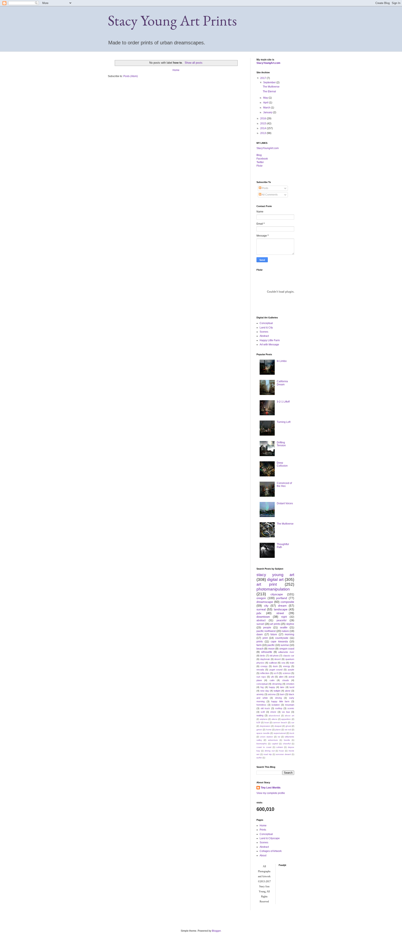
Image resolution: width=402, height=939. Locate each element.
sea (283, 662)
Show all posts (193, 62)
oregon (261, 598)
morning (289, 634)
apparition (286, 719)
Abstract (264, 335)
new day (264, 690)
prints (259, 641)
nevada (260, 669)
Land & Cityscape (270, 838)
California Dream (282, 383)
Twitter (260, 162)
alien (281, 676)
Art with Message (269, 344)
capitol (275, 743)
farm (259, 645)
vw (279, 737)
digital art (275, 579)
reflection (264, 673)
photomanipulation (273, 589)
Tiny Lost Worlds (271, 787)
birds (262, 655)
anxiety (260, 694)
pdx (258, 613)
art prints (275, 624)
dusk (275, 666)
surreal (261, 609)
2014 (263, 128)
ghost (288, 726)
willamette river (286, 652)
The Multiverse (271, 86)
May (266, 97)
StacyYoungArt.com (268, 63)
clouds (285, 680)
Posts (264, 188)
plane (278, 729)
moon (271, 648)
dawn (259, 634)
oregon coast (286, 648)
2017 (263, 78)
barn (282, 694)
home (269, 729)
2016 (263, 118)
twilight (277, 690)
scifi (263, 712)
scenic (290, 708)
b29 (258, 722)
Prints (263, 829)
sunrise (285, 645)
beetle (287, 740)
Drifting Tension (281, 444)
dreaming (277, 684)
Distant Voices (285, 503)
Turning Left (283, 422)
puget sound (276, 669)
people (267, 627)
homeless (261, 705)
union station (266, 737)
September (269, 82)
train (292, 662)
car (292, 722)
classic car (288, 655)
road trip (268, 754)
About (263, 855)
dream (282, 605)
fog (262, 687)
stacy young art (275, 574)
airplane (264, 719)
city (266, 605)
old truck (265, 708)
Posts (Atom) (130, 76)
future (274, 634)
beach (260, 648)
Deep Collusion (282, 464)
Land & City (266, 327)
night (284, 616)
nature (285, 631)
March (267, 107)
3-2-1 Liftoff (283, 401)
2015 (263, 123)
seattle (283, 627)
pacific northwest (266, 631)
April (266, 102)
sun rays (261, 676)
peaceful (281, 620)
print (265, 638)
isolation (276, 705)
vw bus (286, 712)
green (259, 729)
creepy (264, 666)
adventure (273, 740)
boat (266, 722)
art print (266, 584)
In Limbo (282, 361)
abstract (260, 620)
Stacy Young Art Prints (172, 20)
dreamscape (264, 601)
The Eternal (269, 91)
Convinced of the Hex (284, 485)
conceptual (262, 684)
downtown (263, 616)
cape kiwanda (279, 641)
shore (273, 712)
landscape (280, 609)
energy (286, 666)
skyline (290, 624)
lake (282, 687)
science (287, 673)
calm (272, 680)
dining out (270, 751)
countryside (281, 638)
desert (277, 659)
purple (291, 669)
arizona (272, 694)
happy (272, 687)
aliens (274, 719)
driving (278, 698)
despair (278, 726)
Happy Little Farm (270, 340)
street (280, 613)
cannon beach (280, 722)
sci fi (276, 673)
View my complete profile (270, 793)
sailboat (273, 662)
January (268, 112)
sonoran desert (283, 754)
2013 (263, 133)
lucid (292, 687)
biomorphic (261, 743)
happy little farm (280, 701)
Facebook (262, 158)
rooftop (278, 708)
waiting (259, 715)
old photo (274, 655)
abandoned (274, 715)
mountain (289, 705)
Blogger (216, 930)
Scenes (264, 331)
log (259, 155)
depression (265, 726)
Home (176, 70)
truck (292, 733)
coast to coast (263, 747)
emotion (290, 684)
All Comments (269, 194)
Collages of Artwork (271, 851)
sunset (260, 624)
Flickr (259, 165)
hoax (281, 751)
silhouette (266, 652)
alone (287, 690)
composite (287, 601)
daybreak (265, 659)
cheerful (287, 743)
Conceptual (266, 323)
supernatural (280, 733)
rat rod (288, 729)
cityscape (277, 594)
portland (281, 598)
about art (289, 715)
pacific (271, 645)
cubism (279, 747)
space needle (263, 733)
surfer (259, 757)
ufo (272, 676)
